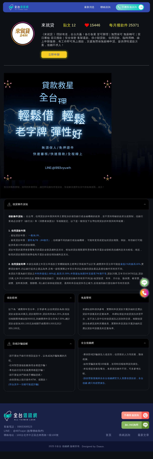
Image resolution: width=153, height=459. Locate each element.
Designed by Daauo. (93, 446)
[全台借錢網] (18, 7)
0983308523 (24, 426)
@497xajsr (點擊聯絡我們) (28, 431)
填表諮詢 (124, 435)
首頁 (108, 435)
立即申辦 (54, 54)
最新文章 (143, 435)
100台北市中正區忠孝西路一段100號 (38, 435)
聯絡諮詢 (105, 7)
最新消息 (89, 7)
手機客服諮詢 (129, 7)
